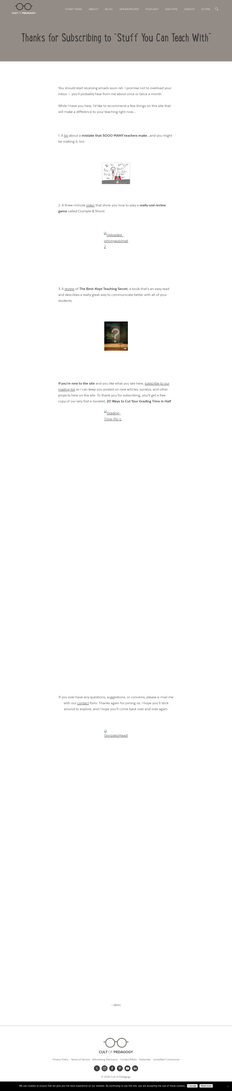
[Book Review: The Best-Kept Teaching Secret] (116, 336)
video (90, 205)
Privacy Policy (60, 1059)
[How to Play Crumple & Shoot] (116, 244)
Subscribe (144, 1059)
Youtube (127, 1068)
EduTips (171, 9)
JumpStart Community (166, 1059)
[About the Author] (116, 857)
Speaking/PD (129, 9)
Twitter (97, 1068)
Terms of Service (80, 1059)
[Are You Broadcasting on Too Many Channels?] (116, 173)
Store (205, 9)
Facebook (112, 1068)
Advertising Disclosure (105, 1059)
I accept (192, 1086)
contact (83, 703)
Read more (206, 1086)
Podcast (152, 9)
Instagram (104, 1068)
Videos (189, 9)
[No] (227, 1086)
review (69, 289)
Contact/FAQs (128, 1059)
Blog (109, 9)
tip (66, 136)
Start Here (73, 9)
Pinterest (120, 1068)
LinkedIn (135, 1068)
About (94, 9)
